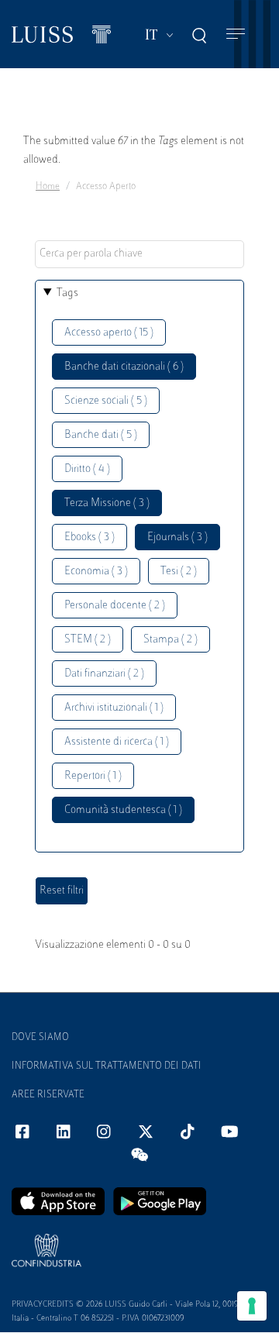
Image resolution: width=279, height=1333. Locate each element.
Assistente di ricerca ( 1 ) (116, 742)
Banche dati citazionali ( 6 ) (124, 367)
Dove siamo (40, 1037)
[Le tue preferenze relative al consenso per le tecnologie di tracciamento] (252, 1306)
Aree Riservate (48, 1095)
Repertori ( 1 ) (93, 776)
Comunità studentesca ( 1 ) (123, 810)
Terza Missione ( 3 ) (107, 503)
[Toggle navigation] (235, 34)
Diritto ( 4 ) (87, 469)
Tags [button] (67, 293)
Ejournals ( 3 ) (177, 537)
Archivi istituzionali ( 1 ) (114, 708)
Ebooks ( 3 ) (89, 537)
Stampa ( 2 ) (170, 640)
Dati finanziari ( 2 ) (104, 674)
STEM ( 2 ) (87, 640)
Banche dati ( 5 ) (100, 435)
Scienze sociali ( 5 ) (105, 401)
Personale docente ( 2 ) (114, 605)
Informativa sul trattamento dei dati (107, 1066)
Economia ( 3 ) (96, 571)
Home (48, 186)
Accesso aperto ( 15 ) (108, 333)
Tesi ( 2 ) (178, 571)
